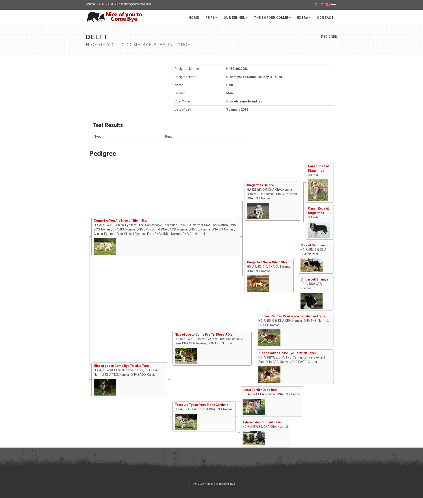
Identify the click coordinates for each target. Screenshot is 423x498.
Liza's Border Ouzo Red (260, 390)
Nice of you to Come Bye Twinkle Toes (122, 366)
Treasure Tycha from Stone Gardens (201, 405)
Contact (325, 17)
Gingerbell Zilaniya (314, 279)
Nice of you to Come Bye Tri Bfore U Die (203, 334)
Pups (210, 17)
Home (194, 17)
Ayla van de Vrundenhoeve (262, 422)
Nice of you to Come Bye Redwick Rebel (287, 353)
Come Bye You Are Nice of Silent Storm (122, 220)
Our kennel (234, 17)
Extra (302, 17)
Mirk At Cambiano (314, 245)
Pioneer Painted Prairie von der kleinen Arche (291, 316)
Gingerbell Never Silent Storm (268, 262)
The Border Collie (271, 17)
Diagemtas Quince (260, 185)
